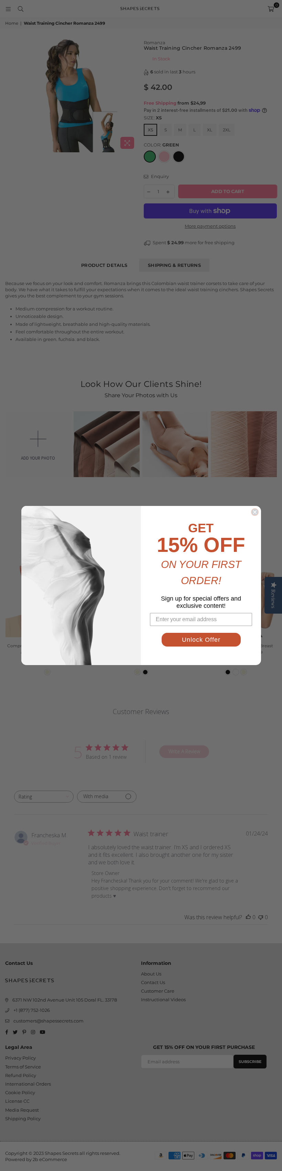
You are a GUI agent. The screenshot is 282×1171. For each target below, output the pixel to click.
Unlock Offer (201, 639)
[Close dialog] (254, 512)
